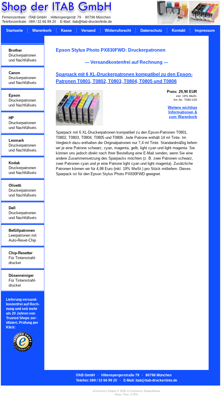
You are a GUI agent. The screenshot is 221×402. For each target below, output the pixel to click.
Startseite (14, 30)
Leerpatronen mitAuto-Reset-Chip (23, 235)
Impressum (205, 30)
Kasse (66, 30)
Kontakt (178, 30)
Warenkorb (42, 30)
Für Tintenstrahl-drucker (22, 258)
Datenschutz (151, 30)
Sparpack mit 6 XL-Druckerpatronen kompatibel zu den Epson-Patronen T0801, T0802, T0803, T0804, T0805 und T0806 (124, 78)
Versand (88, 30)
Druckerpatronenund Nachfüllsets (23, 55)
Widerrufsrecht (118, 30)
